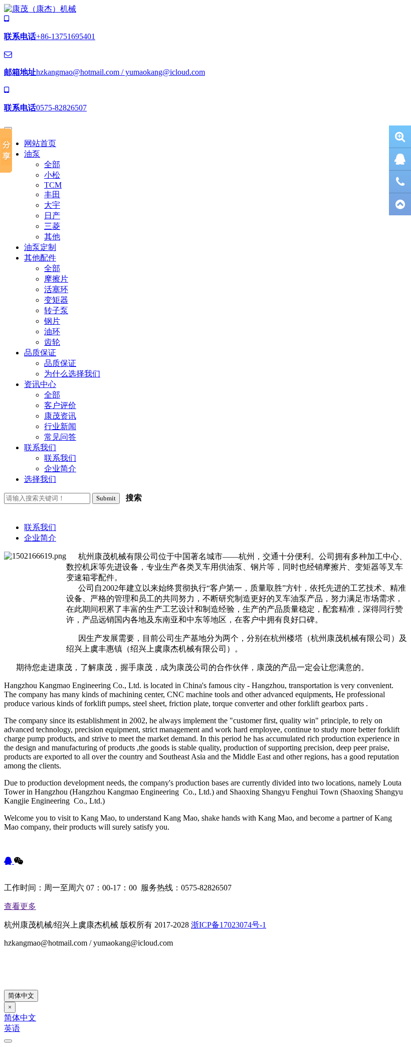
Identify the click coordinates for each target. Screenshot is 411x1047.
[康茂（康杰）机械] (40, 9)
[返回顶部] (400, 204)
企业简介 (40, 538)
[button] (32, 154)
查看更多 (20, 906)
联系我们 (40, 527)
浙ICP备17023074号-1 (228, 925)
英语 (12, 1028)
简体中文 (21, 995)
